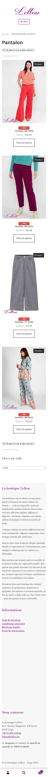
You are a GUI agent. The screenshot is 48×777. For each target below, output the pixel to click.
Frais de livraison (11, 620)
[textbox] (24, 468)
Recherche (24, 773)
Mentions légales (11, 627)
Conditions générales (13, 623)
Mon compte (8, 773)
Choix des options (24, 142)
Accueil (6, 34)
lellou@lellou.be (11, 737)
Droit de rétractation (13, 630)
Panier (37, 770)
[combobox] (24, 467)
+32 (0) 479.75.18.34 (11, 733)
